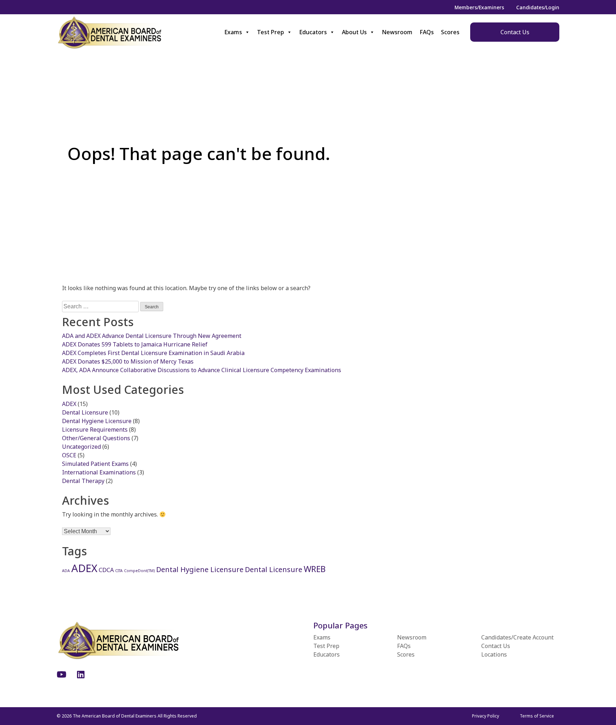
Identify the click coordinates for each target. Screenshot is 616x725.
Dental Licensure (85, 412)
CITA (119, 570)
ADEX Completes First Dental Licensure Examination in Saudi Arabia (153, 353)
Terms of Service (537, 716)
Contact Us (514, 32)
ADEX (69, 404)
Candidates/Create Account (517, 637)
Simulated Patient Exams (95, 464)
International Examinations (99, 472)
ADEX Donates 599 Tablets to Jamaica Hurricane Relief (134, 344)
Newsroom (397, 32)
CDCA (106, 570)
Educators (313, 32)
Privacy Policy (485, 716)
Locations (494, 654)
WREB (314, 569)
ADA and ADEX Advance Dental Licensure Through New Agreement (151, 336)
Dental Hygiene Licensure (97, 421)
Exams (233, 32)
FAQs (427, 32)
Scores (450, 32)
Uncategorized (81, 447)
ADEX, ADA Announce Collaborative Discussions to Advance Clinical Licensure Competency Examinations (201, 370)
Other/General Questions (96, 438)
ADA (66, 570)
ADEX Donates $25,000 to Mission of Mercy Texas (128, 361)
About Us (354, 32)
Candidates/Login (537, 7)
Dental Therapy (83, 481)
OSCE (69, 455)
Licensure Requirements (95, 429)
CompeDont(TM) (139, 570)
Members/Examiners (479, 7)
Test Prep (270, 32)
